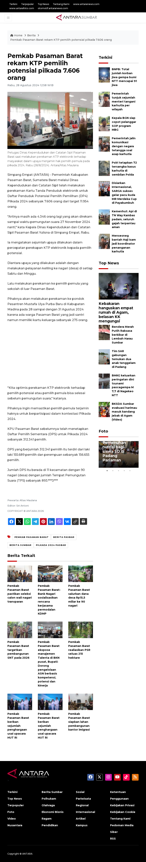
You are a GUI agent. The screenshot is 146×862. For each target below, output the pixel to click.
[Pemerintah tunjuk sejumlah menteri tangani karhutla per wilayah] (104, 99)
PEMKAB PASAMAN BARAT (31, 537)
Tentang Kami (61, 4)
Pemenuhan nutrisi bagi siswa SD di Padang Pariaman (114, 451)
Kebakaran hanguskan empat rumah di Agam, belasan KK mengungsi (116, 312)
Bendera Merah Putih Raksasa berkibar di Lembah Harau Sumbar (123, 334)
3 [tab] (119, 470)
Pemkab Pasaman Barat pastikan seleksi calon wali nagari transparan (19, 593)
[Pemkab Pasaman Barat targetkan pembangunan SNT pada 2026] (19, 629)
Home (18, 35)
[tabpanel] (119, 454)
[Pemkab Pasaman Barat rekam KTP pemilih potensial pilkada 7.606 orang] (119, 286)
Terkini (13, 4)
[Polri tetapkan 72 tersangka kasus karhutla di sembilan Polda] (104, 168)
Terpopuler (27, 4)
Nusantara (14, 825)
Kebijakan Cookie (122, 812)
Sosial (80, 792)
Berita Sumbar (52, 792)
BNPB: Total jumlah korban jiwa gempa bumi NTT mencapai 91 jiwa (124, 77)
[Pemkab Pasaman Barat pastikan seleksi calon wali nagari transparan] (19, 573)
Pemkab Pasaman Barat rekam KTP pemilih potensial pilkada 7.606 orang (61, 39)
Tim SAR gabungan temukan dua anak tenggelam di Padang (124, 359)
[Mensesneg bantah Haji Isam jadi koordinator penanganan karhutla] (104, 241)
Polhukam (49, 798)
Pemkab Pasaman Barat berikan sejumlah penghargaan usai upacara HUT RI (18, 725)
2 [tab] (113, 470)
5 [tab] (130, 470)
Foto (103, 431)
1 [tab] (107, 470)
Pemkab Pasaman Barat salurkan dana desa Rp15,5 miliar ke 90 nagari (79, 595)
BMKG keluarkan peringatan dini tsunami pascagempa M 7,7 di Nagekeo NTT (123, 385)
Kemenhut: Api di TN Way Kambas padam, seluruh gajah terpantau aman (124, 219)
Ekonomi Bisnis (52, 812)
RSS (113, 838)
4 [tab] (124, 470)
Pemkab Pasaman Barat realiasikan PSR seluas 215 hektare (79, 649)
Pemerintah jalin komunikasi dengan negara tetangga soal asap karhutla (124, 146)
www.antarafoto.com (21, 8)
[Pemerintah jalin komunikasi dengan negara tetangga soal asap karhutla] (104, 144)
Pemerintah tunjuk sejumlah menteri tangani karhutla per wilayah (123, 101)
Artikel (81, 818)
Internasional (85, 812)
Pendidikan (50, 825)
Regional (82, 805)
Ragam (47, 818)
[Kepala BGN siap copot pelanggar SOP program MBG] (104, 123)
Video (11, 818)
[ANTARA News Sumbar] (77, 17)
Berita (31, 35)
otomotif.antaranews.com (53, 8)
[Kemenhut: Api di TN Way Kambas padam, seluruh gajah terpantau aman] (104, 217)
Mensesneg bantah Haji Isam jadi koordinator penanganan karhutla (124, 243)
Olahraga (48, 805)
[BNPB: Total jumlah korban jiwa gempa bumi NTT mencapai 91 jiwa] (104, 74)
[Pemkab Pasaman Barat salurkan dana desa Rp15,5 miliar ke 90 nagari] (80, 573)
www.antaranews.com (86, 4)
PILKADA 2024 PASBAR (51, 545)
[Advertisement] (50, 354)
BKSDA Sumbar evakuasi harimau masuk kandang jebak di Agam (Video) (124, 411)
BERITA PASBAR (63, 537)
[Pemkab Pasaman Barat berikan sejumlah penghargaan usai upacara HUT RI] (19, 701)
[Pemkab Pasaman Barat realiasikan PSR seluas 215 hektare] (80, 629)
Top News (43, 4)
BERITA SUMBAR (20, 545)
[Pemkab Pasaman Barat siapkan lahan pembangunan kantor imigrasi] (80, 701)
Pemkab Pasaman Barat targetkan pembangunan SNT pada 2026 (18, 649)
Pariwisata (83, 798)
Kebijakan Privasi (122, 805)
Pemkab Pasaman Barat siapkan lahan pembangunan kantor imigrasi (79, 721)
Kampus (81, 825)
